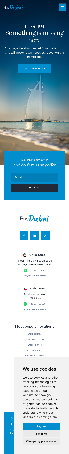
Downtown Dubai (34, 339)
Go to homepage (34, 69)
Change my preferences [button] (41, 441)
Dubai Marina (34, 350)
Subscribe (34, 188)
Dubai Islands (34, 344)
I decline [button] (41, 433)
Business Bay (34, 333)
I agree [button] (41, 426)
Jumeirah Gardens (34, 355)
